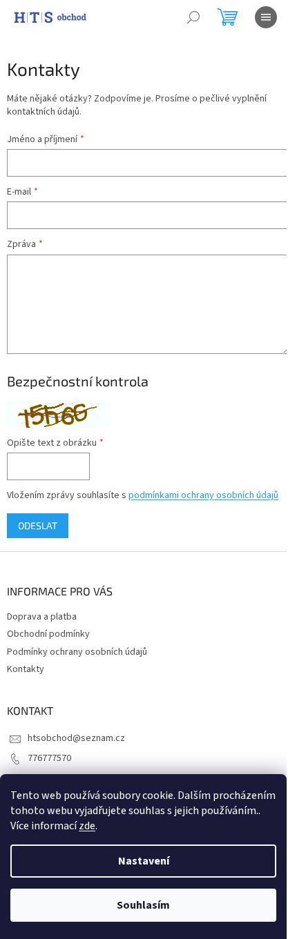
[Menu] (266, 17)
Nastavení (143, 861)
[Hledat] (193, 17)
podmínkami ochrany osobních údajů (203, 495)
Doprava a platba (42, 617)
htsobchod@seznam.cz (76, 738)
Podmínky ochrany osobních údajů (77, 652)
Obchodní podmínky (48, 634)
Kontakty (25, 669)
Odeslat (37, 525)
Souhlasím (143, 905)
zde (87, 825)
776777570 (49, 758)
